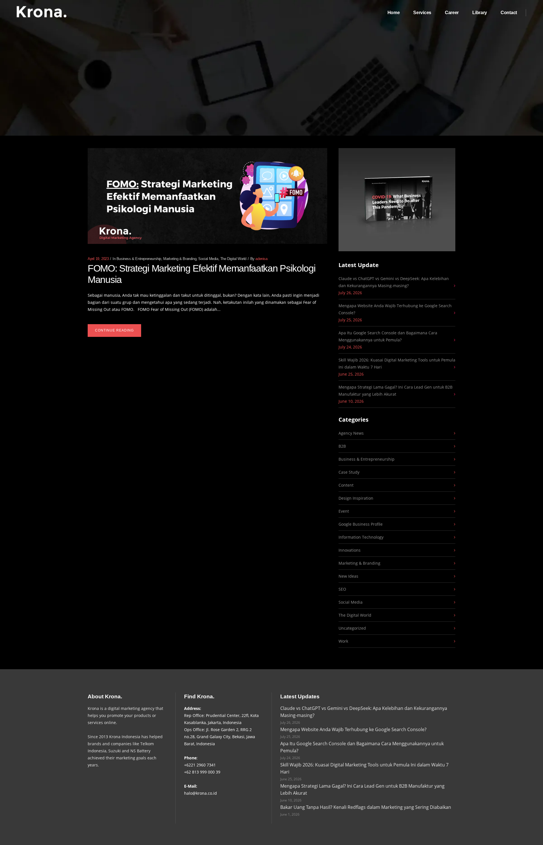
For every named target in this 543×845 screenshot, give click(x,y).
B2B (342, 446)
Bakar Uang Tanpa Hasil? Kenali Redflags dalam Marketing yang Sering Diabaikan (365, 807)
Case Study (349, 472)
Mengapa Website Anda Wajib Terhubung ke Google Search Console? (395, 309)
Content (346, 485)
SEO (342, 589)
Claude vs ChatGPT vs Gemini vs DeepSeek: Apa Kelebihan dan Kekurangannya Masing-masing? (394, 282)
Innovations (350, 550)
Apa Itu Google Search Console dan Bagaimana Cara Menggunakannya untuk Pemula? (388, 336)
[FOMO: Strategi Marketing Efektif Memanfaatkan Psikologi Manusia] (207, 196)
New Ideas (348, 576)
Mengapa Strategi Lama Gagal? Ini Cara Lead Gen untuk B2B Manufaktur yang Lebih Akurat (396, 390)
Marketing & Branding (179, 259)
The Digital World (233, 259)
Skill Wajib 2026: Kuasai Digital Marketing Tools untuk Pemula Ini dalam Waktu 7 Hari (397, 363)
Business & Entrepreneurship (139, 259)
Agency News (351, 433)
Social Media (208, 259)
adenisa (261, 259)
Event (344, 511)
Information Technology (361, 537)
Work (343, 641)
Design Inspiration (356, 498)
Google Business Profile (361, 524)
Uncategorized (352, 628)
